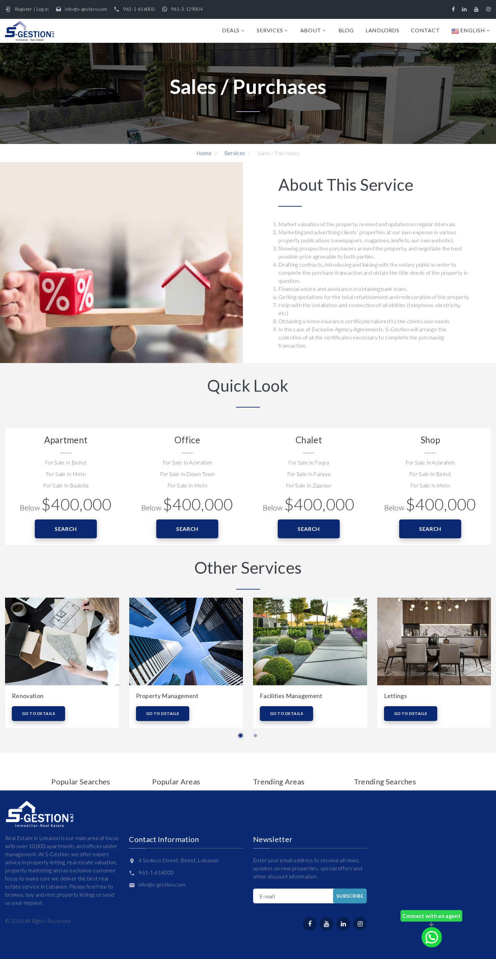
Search (66, 529)
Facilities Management (291, 695)
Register (23, 9)
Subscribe (349, 896)
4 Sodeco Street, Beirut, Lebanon (178, 860)
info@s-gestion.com (86, 9)
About (310, 30)
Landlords (382, 30)
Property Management (167, 695)
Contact (425, 30)
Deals (231, 30)
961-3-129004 (187, 9)
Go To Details (38, 713)
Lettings (395, 695)
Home (204, 153)
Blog (346, 30)
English (472, 30)
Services (270, 30)
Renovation (28, 695)
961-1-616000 (139, 9)
